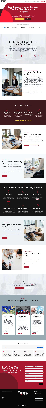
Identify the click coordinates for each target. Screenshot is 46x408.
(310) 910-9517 (33, 284)
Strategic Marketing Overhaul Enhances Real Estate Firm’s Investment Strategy (36, 317)
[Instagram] (24, 405)
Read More (6, 333)
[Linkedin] (20, 405)
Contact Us (43, 1)
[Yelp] (27, 405)
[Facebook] (22, 405)
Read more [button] (4, 356)
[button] (2, 353)
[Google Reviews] (26, 405)
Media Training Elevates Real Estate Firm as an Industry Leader (22, 316)
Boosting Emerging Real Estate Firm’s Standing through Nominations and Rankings (8, 317)
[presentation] (8, 310)
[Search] (11, 391)
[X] (18, 405)
